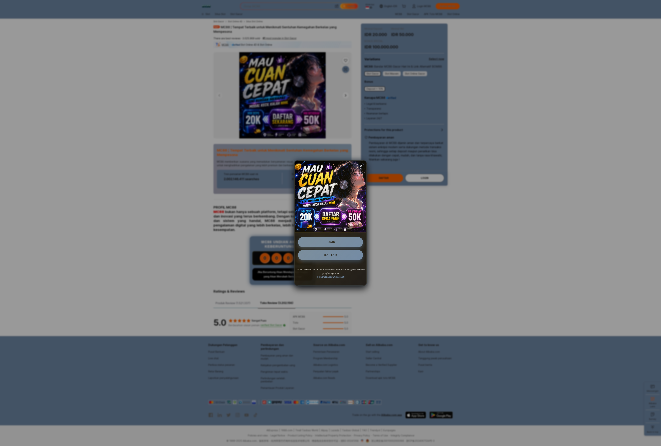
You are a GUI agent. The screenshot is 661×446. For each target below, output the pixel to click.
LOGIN (330, 242)
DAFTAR (330, 254)
